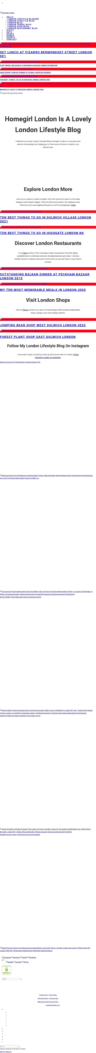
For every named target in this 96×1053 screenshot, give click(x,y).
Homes (6, 1036)
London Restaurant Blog (23, 28)
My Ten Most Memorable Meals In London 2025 (43, 290)
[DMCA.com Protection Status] (6, 974)
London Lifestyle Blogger (23, 19)
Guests (6, 1039)
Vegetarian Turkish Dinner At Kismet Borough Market (25, 72)
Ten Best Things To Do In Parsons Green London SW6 (25, 80)
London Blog (15, 23)
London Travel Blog (20, 24)
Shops (25, 310)
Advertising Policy (43, 998)
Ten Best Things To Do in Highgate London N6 (42, 233)
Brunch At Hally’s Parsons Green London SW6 (22, 89)
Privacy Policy (53, 995)
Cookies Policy (43, 995)
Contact (12, 39)
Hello (10, 17)
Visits (73, 205)
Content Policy (53, 998)
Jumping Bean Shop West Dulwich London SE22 (43, 325)
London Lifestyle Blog (21, 21)
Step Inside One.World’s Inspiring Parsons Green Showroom (28, 65)
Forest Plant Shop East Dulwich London (38, 337)
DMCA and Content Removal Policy (48, 1002)
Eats (25, 253)
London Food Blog (18, 26)
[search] (21, 979)
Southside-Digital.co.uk (53, 1005)
